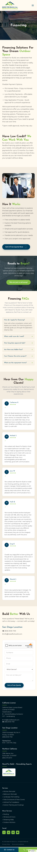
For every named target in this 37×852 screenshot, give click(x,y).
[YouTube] (17, 832)
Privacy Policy (6, 844)
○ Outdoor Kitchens (8, 822)
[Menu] (33, 5)
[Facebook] (4, 832)
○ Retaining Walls (8, 820)
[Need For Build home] (10, 5)
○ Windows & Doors (8, 817)
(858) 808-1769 (7, 737)
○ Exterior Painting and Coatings (13, 805)
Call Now (29, 850)
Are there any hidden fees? (18, 349)
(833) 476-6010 (7, 758)
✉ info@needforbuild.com (12, 634)
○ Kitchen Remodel (8, 791)
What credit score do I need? (18, 336)
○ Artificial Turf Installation (10, 802)
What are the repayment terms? (18, 363)
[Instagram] (13, 832)
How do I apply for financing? (18, 320)
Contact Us (10, 850)
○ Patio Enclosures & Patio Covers (13, 799)
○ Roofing (5, 814)
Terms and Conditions (18, 844)
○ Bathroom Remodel (9, 794)
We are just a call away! (18, 282)
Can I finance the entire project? (18, 356)
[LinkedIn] (8, 832)
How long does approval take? (18, 343)
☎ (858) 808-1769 (9, 631)
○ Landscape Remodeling (10, 797)
